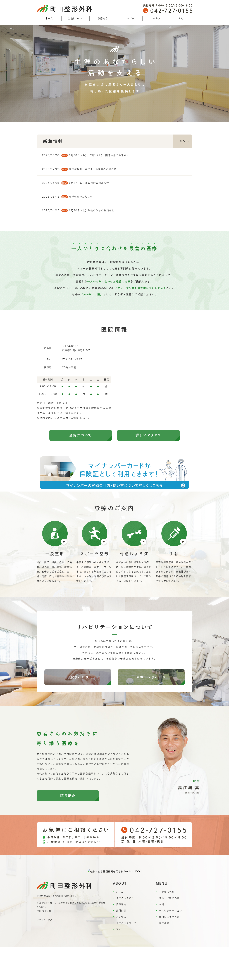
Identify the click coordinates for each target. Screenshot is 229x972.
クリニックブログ (126, 923)
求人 (180, 18)
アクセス (156, 18)
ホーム (49, 18)
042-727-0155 (72, 358)
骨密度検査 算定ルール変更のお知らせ (93, 169)
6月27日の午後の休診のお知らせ (89, 183)
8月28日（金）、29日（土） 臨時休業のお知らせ (99, 155)
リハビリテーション (170, 910)
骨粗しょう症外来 (169, 917)
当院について (80, 435)
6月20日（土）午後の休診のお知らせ (91, 210)
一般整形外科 (166, 892)
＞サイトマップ (44, 920)
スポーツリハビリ (151, 677)
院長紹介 (67, 795)
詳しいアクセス (148, 435)
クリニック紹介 (125, 898)
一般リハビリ (78, 677)
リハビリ (129, 18)
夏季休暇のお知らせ (81, 197)
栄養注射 (164, 923)
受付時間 (121, 910)
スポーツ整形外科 (169, 898)
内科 (161, 904)
